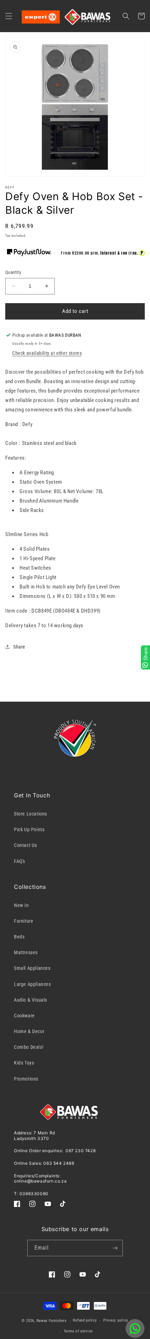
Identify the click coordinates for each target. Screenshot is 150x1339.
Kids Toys (24, 1063)
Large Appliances (32, 984)
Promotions (26, 1079)
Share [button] (19, 647)
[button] (8, 16)
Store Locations (30, 814)
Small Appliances (32, 968)
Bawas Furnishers (52, 1320)
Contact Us (25, 845)
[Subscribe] (114, 1248)
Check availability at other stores (47, 353)
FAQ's (19, 861)
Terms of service (78, 1331)
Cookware (24, 1015)
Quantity (13, 272)
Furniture (23, 921)
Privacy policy (115, 1320)
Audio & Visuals (30, 1000)
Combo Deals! (28, 1047)
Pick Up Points (29, 829)
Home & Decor (29, 1031)
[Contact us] (135, 1328)
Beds (19, 936)
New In (21, 905)
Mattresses (26, 952)
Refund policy (85, 1320)
